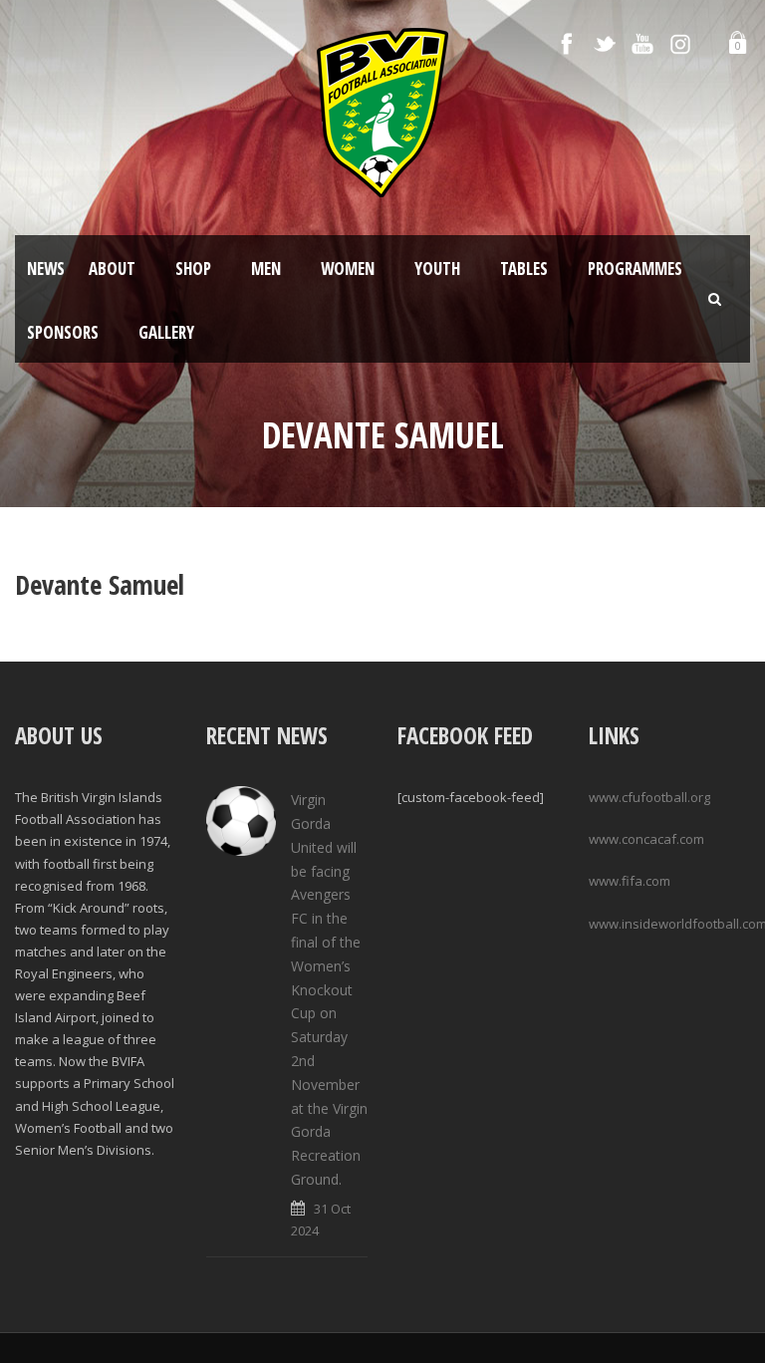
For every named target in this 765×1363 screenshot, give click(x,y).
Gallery (166, 332)
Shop (193, 268)
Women (348, 268)
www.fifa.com (629, 881)
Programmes (635, 268)
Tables (524, 268)
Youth (437, 268)
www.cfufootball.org (649, 797)
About (112, 268)
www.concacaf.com (646, 839)
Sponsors (63, 332)
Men (266, 268)
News (46, 268)
